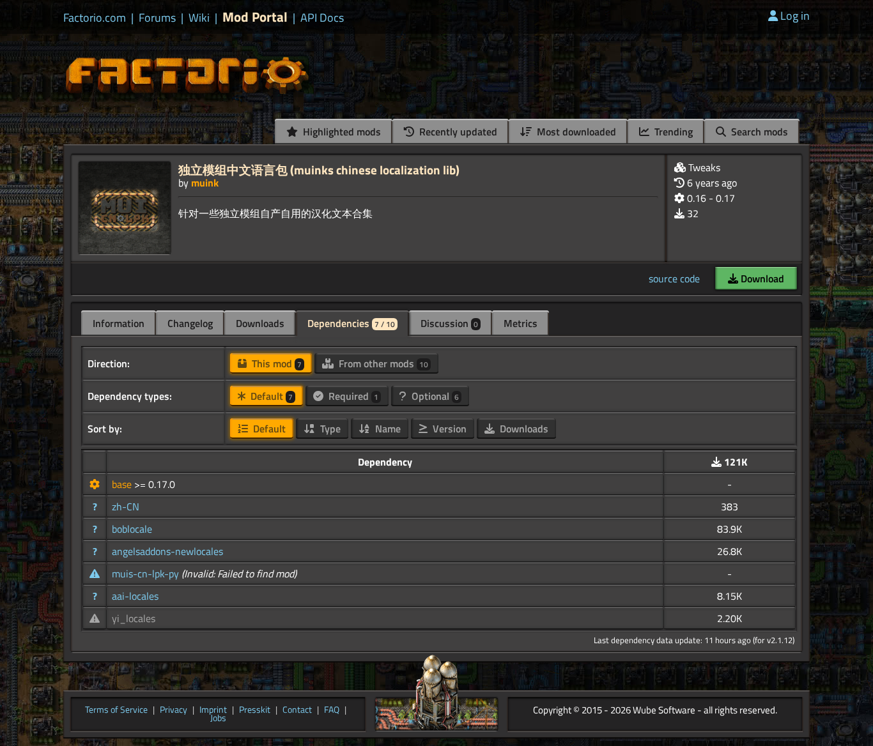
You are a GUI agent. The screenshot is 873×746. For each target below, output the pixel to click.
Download (761, 278)
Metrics (520, 323)
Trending (672, 131)
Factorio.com (94, 18)
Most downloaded (575, 131)
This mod (275, 363)
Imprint (213, 710)
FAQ (331, 710)
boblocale (132, 529)
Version (448, 428)
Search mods (758, 131)
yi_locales (133, 618)
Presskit (254, 710)
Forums (157, 18)
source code (674, 278)
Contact (297, 710)
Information (118, 323)
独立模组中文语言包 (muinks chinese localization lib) (319, 169)
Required (352, 396)
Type (329, 428)
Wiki (199, 18)
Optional (434, 396)
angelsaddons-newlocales (167, 551)
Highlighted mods (340, 131)
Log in (795, 15)
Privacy (173, 710)
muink (205, 182)
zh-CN (125, 506)
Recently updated (457, 131)
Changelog (190, 323)
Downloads (260, 323)
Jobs (218, 718)
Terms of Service (116, 710)
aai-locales (135, 596)
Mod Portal (255, 17)
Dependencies (351, 323)
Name (387, 428)
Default (270, 396)
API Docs (322, 18)
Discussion (449, 323)
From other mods (382, 363)
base (123, 484)
